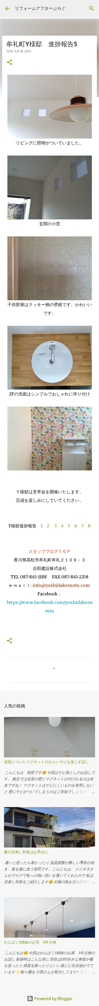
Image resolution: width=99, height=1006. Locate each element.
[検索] (91, 8)
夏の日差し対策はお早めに (26, 852)
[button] (9, 62)
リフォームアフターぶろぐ (40, 8)
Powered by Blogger (52, 998)
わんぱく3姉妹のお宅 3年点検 (32, 942)
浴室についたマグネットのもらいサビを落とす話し (46, 762)
